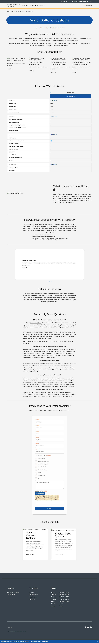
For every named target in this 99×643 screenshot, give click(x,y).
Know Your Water (33, 594)
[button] (18, 264)
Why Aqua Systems (55, 27)
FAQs (63, 27)
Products (24, 5)
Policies (9, 627)
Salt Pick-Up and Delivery (13, 592)
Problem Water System (43, 464)
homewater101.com (35, 323)
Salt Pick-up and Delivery (61, 396)
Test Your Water (11, 594)
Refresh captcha (40, 493)
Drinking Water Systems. (32, 370)
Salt (38, 478)
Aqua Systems (10, 11)
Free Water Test (41, 475)
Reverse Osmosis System (43, 461)
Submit (49, 508)
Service (39, 472)
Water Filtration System (43, 467)
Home (16, 11)
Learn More (45, 641)
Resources (40, 5)
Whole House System (42, 469)
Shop (36, 27)
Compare (41, 27)
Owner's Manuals (33, 597)
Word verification (39, 491)
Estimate (88, 5)
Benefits (47, 27)
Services (32, 5)
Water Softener (41, 458)
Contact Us (64, 1)
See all (9, 69)
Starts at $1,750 (70, 96)
